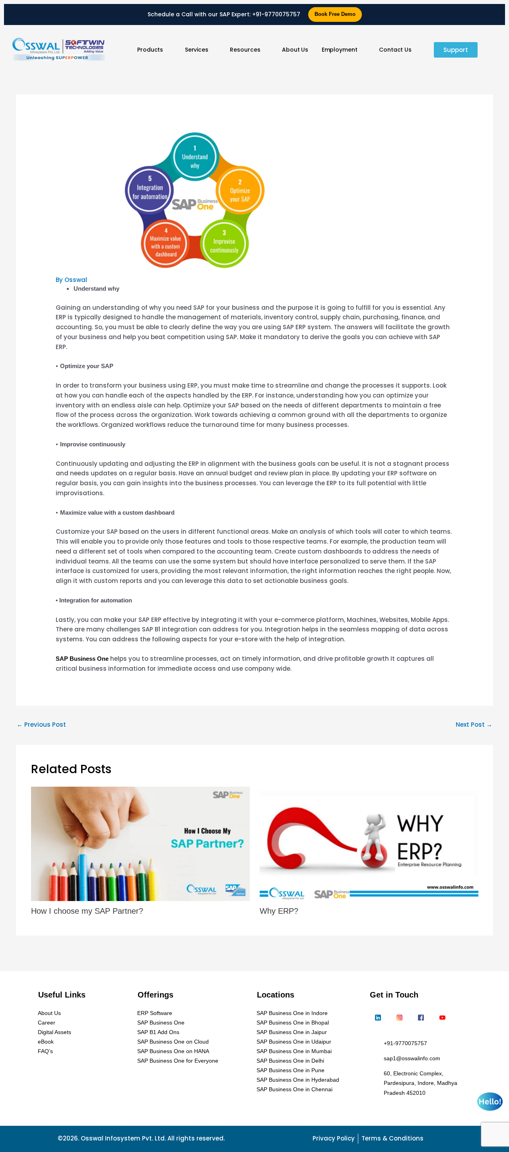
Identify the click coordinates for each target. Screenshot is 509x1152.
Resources (245, 50)
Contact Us (395, 50)
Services (196, 50)
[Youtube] (442, 1018)
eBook (46, 1041)
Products (150, 50)
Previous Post (41, 724)
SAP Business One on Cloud (173, 1041)
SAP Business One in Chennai (294, 1089)
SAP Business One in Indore (292, 1013)
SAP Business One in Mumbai (294, 1051)
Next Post (474, 724)
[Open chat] (490, 1101)
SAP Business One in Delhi (290, 1060)
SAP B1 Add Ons (158, 1032)
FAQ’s (45, 1051)
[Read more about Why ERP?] (369, 844)
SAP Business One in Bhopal (292, 1022)
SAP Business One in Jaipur (291, 1032)
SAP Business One (161, 1022)
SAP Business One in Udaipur (293, 1041)
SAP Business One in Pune (290, 1070)
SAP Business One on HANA (173, 1051)
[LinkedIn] (378, 1018)
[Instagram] (399, 1018)
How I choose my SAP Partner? (87, 911)
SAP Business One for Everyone (177, 1060)
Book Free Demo (335, 14)
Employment (339, 50)
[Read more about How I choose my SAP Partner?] (140, 844)
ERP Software (154, 1013)
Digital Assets (54, 1032)
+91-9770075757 (276, 14)
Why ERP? (279, 911)
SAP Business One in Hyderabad (297, 1080)
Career (46, 1022)
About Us (295, 50)
